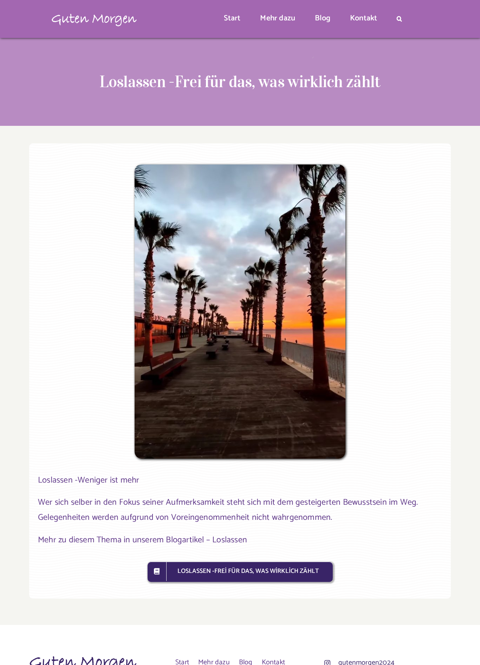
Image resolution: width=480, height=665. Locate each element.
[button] (399, 19)
